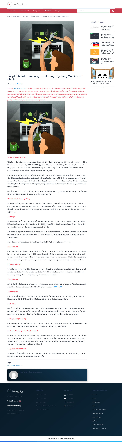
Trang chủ (12, 11)
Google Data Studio (99, 428)
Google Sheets (98, 413)
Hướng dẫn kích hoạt (14, 405)
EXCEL (95, 395)
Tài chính (20, 84)
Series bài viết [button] (24, 11)
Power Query (97, 417)
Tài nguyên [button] (36, 11)
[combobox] (93, 11)
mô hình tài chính (20, 88)
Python (95, 421)
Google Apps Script (99, 410)
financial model (17, 365)
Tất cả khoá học (14, 401)
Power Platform (98, 424)
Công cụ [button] (58, 11)
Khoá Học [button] (47, 11)
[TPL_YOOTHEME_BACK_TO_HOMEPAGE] (18, 4)
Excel (9, 365)
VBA (94, 398)
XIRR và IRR (58, 287)
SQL (94, 406)
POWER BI (96, 402)
